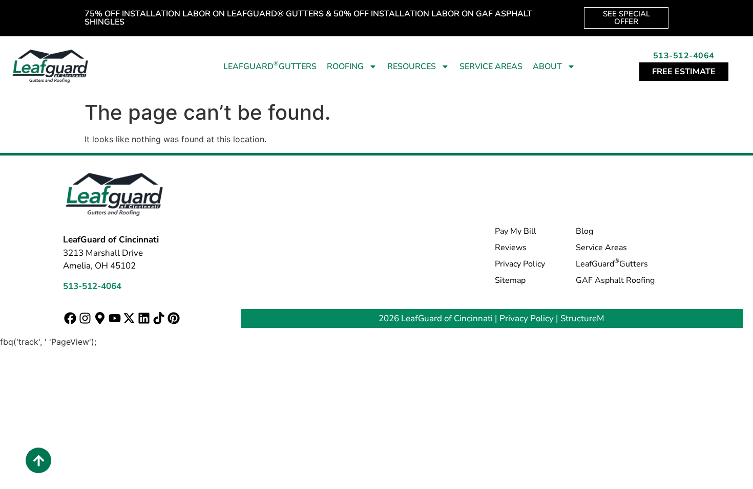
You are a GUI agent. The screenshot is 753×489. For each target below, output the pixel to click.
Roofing (345, 66)
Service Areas (490, 66)
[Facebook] (70, 317)
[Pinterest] (173, 317)
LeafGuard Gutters (270, 65)
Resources (411, 66)
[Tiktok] (159, 317)
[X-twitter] (129, 317)
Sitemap (510, 280)
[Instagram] (85, 317)
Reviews (511, 247)
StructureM (582, 318)
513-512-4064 (684, 55)
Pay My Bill (515, 231)
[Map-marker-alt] (99, 317)
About (547, 66)
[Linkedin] (144, 317)
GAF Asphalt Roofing (615, 280)
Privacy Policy (520, 264)
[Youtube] (114, 317)
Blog (584, 231)
